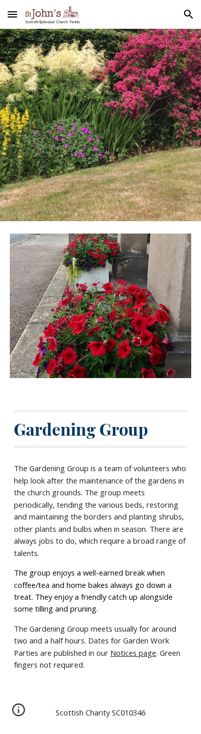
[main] (100, 429)
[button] (12, 14)
